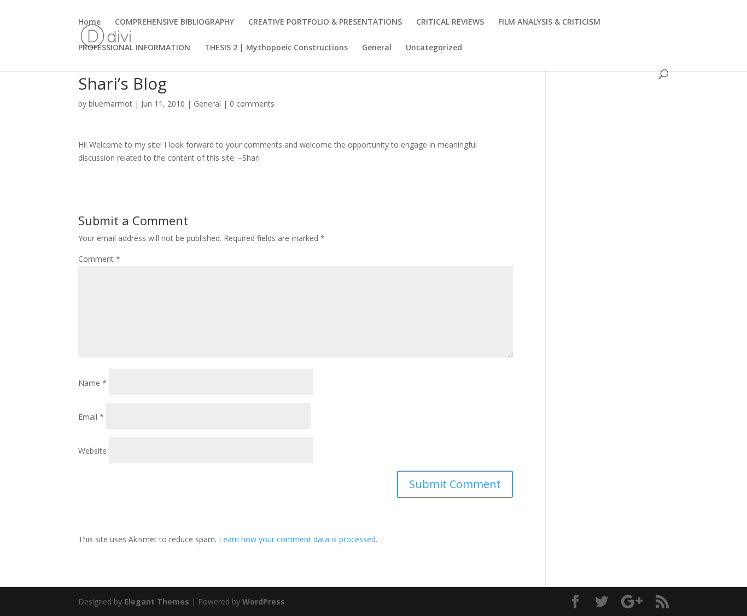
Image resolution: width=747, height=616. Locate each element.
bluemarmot (110, 103)
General (377, 48)
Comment (99, 259)
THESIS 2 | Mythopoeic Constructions (276, 48)
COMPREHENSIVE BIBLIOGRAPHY (174, 22)
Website (92, 450)
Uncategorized (434, 48)
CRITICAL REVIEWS (450, 22)
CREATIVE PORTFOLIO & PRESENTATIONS (325, 22)
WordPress (263, 601)
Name (92, 383)
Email (91, 417)
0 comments (252, 103)
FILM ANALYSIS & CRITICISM (549, 22)
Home (89, 22)
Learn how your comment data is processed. (298, 539)
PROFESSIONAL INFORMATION (134, 48)
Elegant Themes (156, 601)
